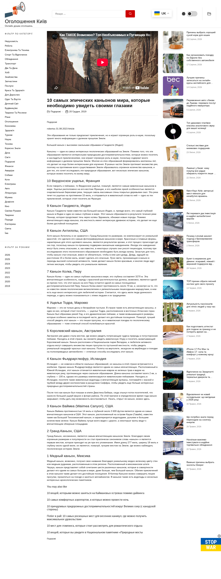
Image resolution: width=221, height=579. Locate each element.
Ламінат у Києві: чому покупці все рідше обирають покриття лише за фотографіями (201, 172)
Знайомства (11, 77)
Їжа (6, 233)
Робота (8, 45)
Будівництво (11, 108)
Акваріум (9, 170)
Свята (8, 228)
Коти (7, 179)
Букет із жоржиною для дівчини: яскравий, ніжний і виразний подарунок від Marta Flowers (201, 262)
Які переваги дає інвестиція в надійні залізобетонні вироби (201, 216)
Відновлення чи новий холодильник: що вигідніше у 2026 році (201, 397)
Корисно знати (13, 148)
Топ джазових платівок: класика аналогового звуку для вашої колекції (201, 126)
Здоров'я (9, 130)
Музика (8, 197)
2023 (7, 268)
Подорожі (10, 161)
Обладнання (11, 59)
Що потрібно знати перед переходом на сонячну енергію (200, 420)
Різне (7, 117)
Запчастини (11, 81)
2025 (7, 259)
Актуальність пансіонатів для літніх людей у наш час (201, 305)
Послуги (9, 86)
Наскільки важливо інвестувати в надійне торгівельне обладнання (199, 442)
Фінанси (9, 166)
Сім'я (7, 157)
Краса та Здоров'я (14, 90)
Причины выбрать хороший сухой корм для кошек (201, 33)
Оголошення (11, 121)
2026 (7, 255)
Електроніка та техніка (17, 50)
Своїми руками (13, 210)
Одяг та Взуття (13, 99)
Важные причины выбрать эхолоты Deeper (200, 463)
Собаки (9, 175)
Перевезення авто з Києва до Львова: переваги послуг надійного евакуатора (201, 103)
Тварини (9, 215)
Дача (7, 152)
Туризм (8, 135)
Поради (9, 219)
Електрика (10, 184)
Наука (8, 139)
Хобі (7, 72)
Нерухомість (11, 41)
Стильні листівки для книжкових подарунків (198, 146)
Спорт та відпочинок (16, 54)
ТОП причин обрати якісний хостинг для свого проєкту (201, 282)
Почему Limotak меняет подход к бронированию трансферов (199, 239)
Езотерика (10, 224)
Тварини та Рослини (16, 112)
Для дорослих (12, 95)
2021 (7, 277)
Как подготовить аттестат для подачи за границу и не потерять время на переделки (201, 330)
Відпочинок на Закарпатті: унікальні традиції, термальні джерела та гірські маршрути (200, 375)
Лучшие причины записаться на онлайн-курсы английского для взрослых (199, 81)
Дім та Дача (11, 68)
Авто (7, 188)
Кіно (7, 206)
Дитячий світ (11, 103)
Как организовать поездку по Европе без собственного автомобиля (200, 58)
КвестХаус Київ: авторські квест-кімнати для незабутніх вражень (200, 193)
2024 (7, 263)
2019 (7, 286)
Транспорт (10, 63)
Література (10, 193)
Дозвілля (9, 202)
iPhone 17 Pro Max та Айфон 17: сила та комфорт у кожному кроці (200, 352)
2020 (7, 281)
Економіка (10, 126)
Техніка (9, 144)
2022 (7, 272)
